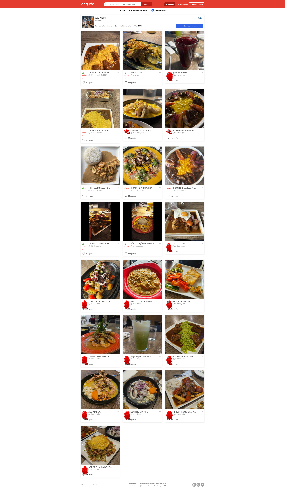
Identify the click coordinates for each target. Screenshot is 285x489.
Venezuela (91, 485)
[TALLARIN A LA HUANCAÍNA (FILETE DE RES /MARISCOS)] (100, 50)
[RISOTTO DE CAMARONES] (142, 279)
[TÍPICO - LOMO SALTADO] (100, 221)
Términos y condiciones (161, 486)
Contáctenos (133, 484)
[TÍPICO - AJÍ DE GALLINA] (142, 221)
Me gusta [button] (89, 82)
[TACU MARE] (142, 50)
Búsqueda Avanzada (138, 10)
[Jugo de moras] (184, 50)
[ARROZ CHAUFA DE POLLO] (100, 445)
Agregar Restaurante (133, 486)
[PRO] (169, 75)
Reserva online (190, 26)
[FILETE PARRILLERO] (184, 279)
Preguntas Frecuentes (159, 484)
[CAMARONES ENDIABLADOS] (100, 334)
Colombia (84, 485)
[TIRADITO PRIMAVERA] (142, 165)
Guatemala (99, 485)
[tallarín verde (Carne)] (184, 334)
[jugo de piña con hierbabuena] (142, 334)
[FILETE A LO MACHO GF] (100, 165)
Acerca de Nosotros (145, 484)
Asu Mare (100, 17)
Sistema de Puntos (147, 486)
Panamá (170, 4)
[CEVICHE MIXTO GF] (142, 389)
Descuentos (159, 10)
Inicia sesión (183, 4)
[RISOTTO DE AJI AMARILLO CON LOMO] (184, 108)
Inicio (122, 10)
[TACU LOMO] (184, 221)
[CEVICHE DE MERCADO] (142, 108)
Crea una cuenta (196, 4)
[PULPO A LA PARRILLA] (100, 279)
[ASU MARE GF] (100, 389)
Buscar (146, 4)
